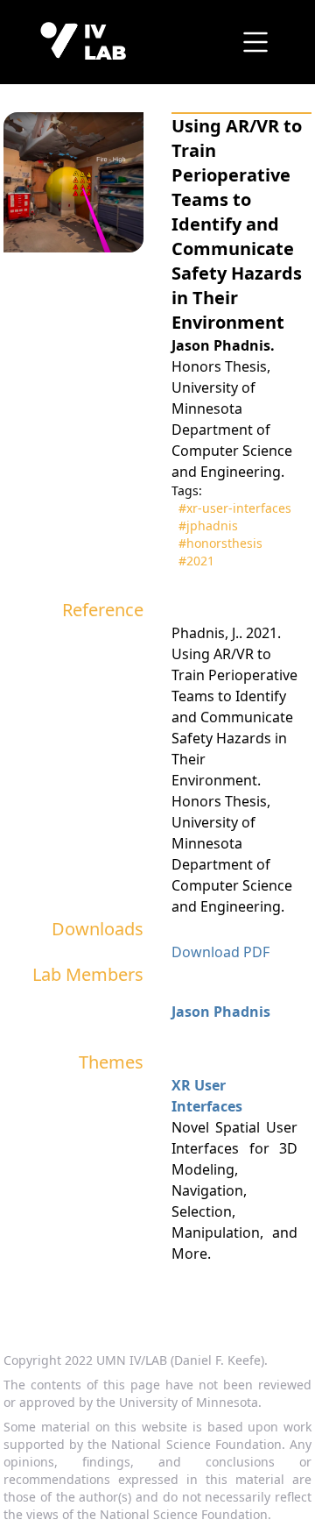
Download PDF (221, 952)
